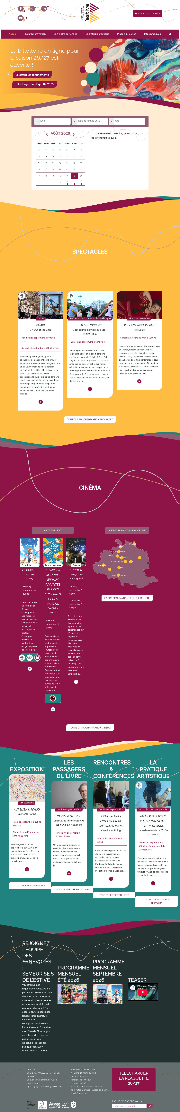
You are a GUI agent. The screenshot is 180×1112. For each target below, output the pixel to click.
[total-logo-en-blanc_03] (54, 1104)
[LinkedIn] (44, 9)
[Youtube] (22, 18)
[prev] (47, 134)
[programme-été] (72, 994)
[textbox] (55, 121)
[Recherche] (170, 34)
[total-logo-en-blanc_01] (32, 1104)
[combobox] (55, 121)
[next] (74, 134)
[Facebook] (21, 9)
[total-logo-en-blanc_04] (69, 1104)
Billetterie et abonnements (32, 75)
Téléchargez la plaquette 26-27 (34, 84)
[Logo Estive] (90, 13)
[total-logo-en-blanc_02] (43, 1104)
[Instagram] (32, 9)
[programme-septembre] (107, 994)
